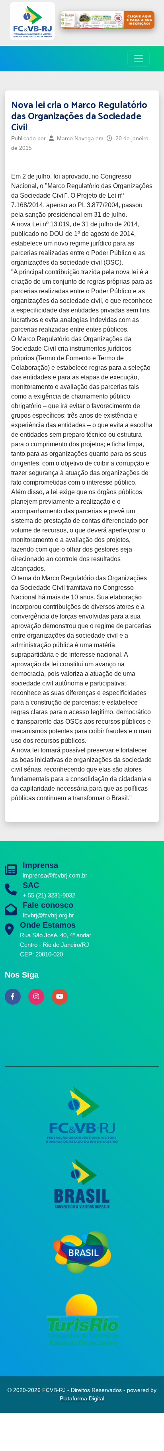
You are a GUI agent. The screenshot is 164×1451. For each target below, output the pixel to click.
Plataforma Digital (82, 1398)
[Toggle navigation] (138, 59)
